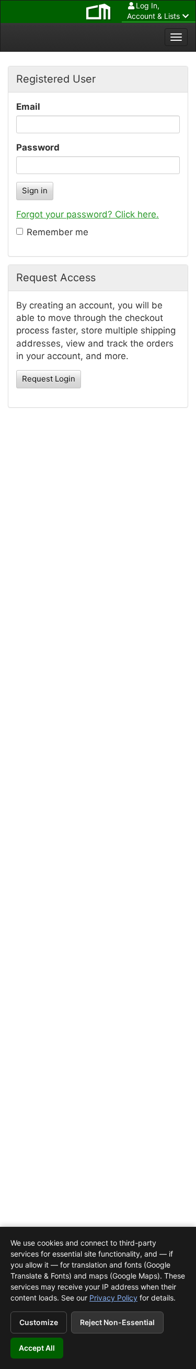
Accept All (37, 1347)
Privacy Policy (113, 1297)
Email (28, 106)
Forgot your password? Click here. (87, 214)
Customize (38, 1322)
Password (38, 147)
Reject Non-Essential (117, 1322)
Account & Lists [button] (153, 10)
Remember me (57, 232)
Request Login (48, 379)
